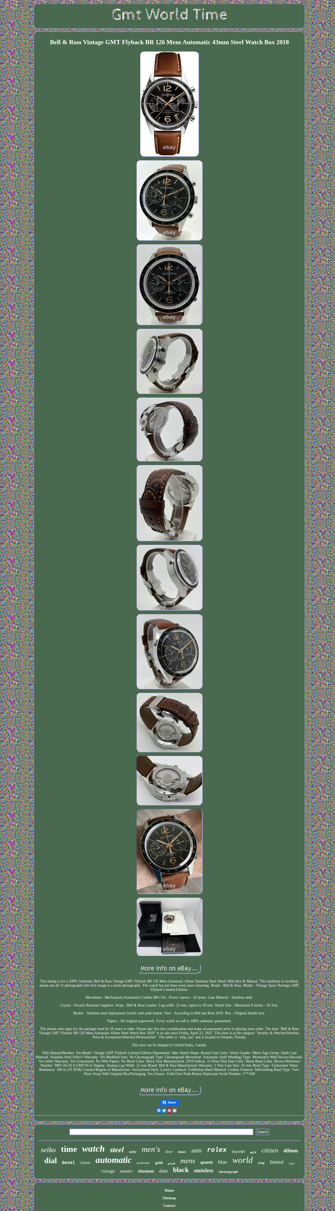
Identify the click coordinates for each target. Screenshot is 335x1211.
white (291, 1163)
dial (50, 1160)
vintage (108, 1171)
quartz (206, 1162)
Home (169, 1190)
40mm (290, 1150)
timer (182, 1152)
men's (151, 1149)
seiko (48, 1150)
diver (169, 1152)
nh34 (253, 1152)
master (126, 1171)
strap (261, 1163)
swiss (132, 1152)
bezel (68, 1162)
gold (159, 1163)
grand (171, 1163)
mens (187, 1161)
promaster (143, 1163)
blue (222, 1162)
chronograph (228, 1172)
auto (196, 1150)
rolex (217, 1150)
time (69, 1149)
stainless (203, 1170)
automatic (114, 1160)
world (242, 1160)
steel (117, 1149)
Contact (169, 1206)
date (163, 1171)
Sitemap (169, 1198)
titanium (146, 1171)
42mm (85, 1163)
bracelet (238, 1151)
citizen (269, 1150)
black (181, 1170)
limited (276, 1162)
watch (93, 1149)
